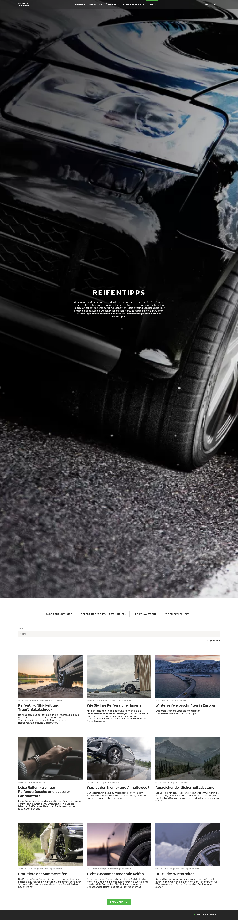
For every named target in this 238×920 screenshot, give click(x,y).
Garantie (94, 4)
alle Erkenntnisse (59, 614)
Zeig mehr (117, 902)
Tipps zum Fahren (177, 614)
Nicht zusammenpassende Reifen (115, 874)
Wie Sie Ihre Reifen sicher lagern (114, 705)
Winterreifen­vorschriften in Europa (185, 705)
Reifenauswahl (146, 614)
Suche (20, 628)
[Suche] (215, 4)
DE (206, 4)
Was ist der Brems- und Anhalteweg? (118, 787)
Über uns (111, 4)
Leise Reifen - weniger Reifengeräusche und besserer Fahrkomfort (44, 791)
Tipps (150, 4)
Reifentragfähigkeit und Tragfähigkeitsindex (38, 707)
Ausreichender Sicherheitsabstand (184, 787)
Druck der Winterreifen (175, 874)
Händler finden (132, 4)
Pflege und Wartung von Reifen (103, 614)
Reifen (79, 4)
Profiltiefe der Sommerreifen (42, 874)
